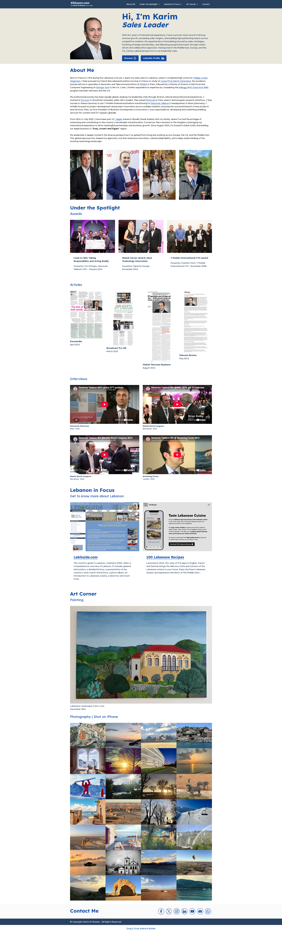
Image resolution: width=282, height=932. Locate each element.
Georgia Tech (102, 87)
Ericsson (85, 100)
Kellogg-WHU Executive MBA (193, 87)
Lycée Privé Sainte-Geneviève (176, 81)
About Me (130, 5)
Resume (128, 58)
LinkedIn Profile (152, 58)
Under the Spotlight (148, 5)
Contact (206, 5)
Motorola (150, 100)
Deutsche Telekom (160, 103)
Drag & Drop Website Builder (141, 928)
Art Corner (191, 5)
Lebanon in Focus (172, 5)
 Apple (118, 119)
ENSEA (143, 84)
